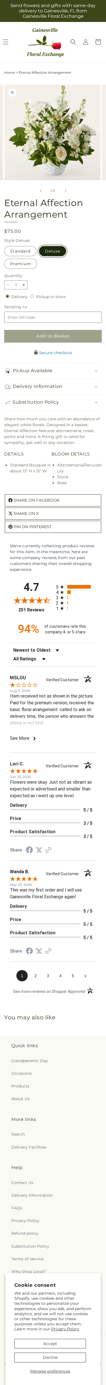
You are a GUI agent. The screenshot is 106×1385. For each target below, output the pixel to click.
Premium (20, 263)
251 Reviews (35, 610)
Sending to (24, 307)
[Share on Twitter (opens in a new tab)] (39, 850)
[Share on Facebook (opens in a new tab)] (29, 850)
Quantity (13, 275)
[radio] (76, 587)
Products (20, 1086)
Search (18, 1134)
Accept (50, 1343)
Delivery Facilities (28, 1147)
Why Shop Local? (28, 1271)
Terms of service (27, 1258)
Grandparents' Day (29, 1060)
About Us (20, 1098)
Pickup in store (51, 296)
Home (9, 72)
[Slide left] (40, 191)
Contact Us (22, 1182)
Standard (20, 251)
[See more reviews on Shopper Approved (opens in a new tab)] (48, 850)
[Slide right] (65, 191)
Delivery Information (32, 1195)
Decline (50, 1357)
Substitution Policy (30, 1246)
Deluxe (52, 251)
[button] (73, 42)
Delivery (20, 296)
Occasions (21, 1073)
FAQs (16, 1207)
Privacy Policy (65, 1329)
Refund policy (24, 1233)
